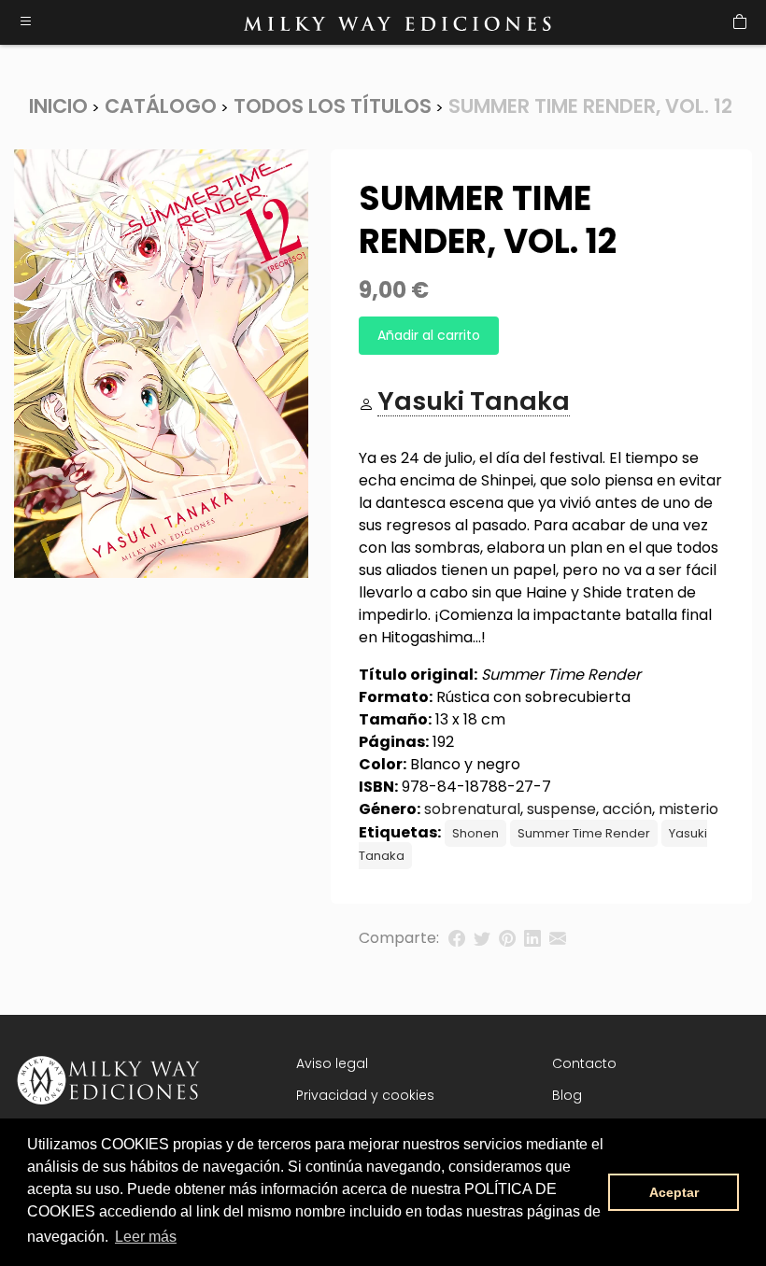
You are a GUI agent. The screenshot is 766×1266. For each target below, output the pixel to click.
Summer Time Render (584, 833)
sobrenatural (472, 809)
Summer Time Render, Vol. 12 (590, 106)
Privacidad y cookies (365, 1095)
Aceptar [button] (674, 1192)
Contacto (584, 1063)
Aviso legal (332, 1063)
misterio (688, 809)
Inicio (58, 106)
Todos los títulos (333, 106)
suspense (561, 809)
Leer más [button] (146, 1237)
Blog (567, 1095)
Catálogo (161, 106)
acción (627, 809)
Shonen (475, 833)
